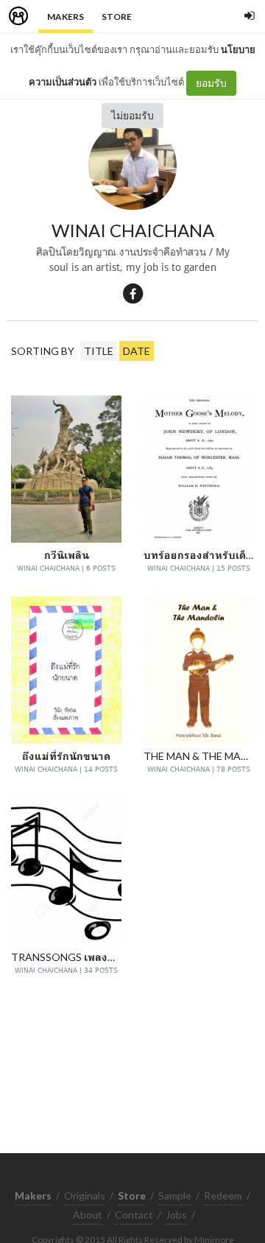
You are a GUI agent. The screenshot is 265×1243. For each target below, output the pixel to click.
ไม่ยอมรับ (132, 115)
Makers (65, 16)
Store (117, 16)
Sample (174, 1195)
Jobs (176, 1214)
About (87, 1214)
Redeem (223, 1195)
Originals (84, 1195)
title (98, 351)
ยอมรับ (211, 83)
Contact (134, 1214)
